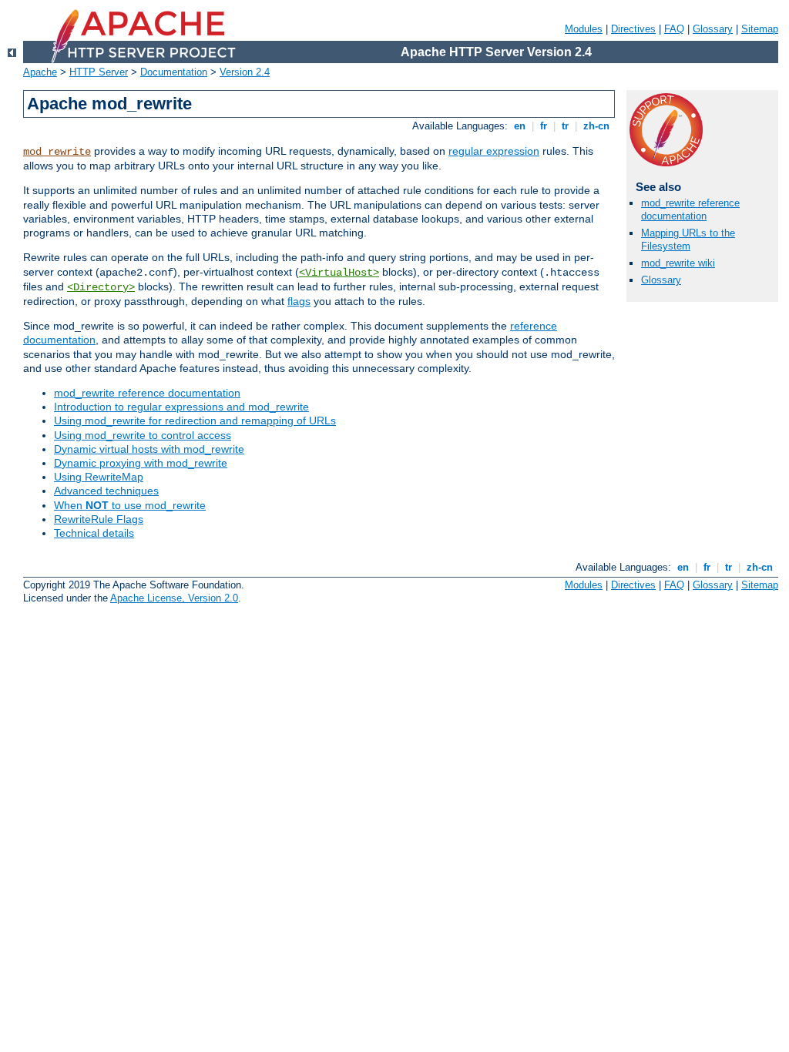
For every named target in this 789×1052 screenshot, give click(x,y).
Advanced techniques (106, 490)
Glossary (713, 29)
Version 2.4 (245, 72)
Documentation (173, 72)
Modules (584, 29)
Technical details (94, 533)
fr (543, 126)
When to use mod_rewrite (130, 505)
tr (565, 126)
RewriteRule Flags (98, 519)
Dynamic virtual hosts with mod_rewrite (149, 449)
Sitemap (759, 29)
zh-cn (596, 126)
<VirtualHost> (339, 272)
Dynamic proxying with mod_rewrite (140, 463)
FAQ (674, 29)
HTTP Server (98, 72)
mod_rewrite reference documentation (147, 393)
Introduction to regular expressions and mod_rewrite (181, 406)
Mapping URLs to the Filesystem (688, 239)
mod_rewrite (57, 152)
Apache (40, 72)
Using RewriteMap (98, 477)
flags (299, 301)
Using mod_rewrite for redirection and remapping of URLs (195, 420)
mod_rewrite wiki (678, 263)
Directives (633, 29)
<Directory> (101, 287)
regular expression (493, 151)
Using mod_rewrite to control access (142, 435)
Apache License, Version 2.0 (174, 598)
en (520, 126)
